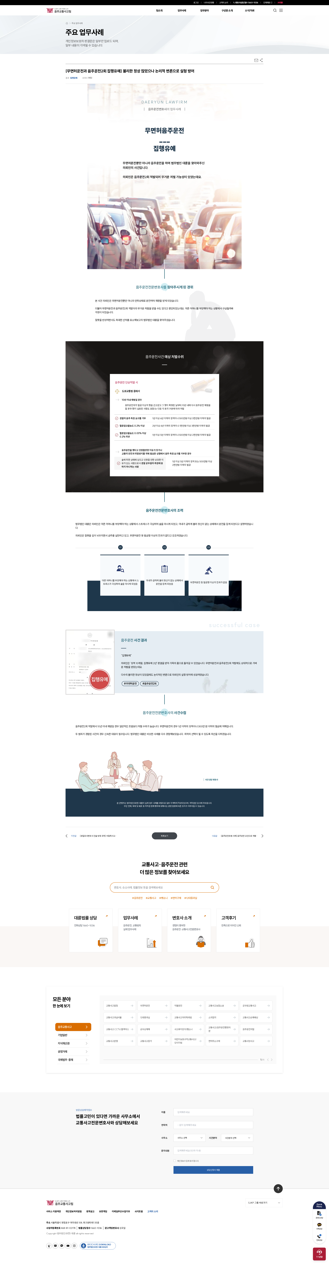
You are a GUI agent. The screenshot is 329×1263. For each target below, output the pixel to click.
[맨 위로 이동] (278, 1188)
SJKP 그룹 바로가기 (257, 1202)
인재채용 (266, 2)
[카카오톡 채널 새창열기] (62, 1246)
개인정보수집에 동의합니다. (188, 1161)
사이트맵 (139, 1211)
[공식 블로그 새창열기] (55, 1246)
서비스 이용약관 (53, 1211)
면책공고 (90, 1211)
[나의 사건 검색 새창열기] (49, 1246)
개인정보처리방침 (74, 1211)
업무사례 (182, 10)
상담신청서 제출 (213, 1170)
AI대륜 (280, 2)
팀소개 (159, 10)
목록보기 (164, 836)
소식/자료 (249, 10)
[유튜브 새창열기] (68, 1246)
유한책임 (103, 1211)
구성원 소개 (227, 10)
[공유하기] (261, 60)
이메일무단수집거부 (121, 1211)
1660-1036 (246, 2)
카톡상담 (319, 1229)
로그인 (196, 2)
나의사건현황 (209, 2)
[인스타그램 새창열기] (74, 1246)
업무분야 (204, 10)
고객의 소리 (223, 2)
